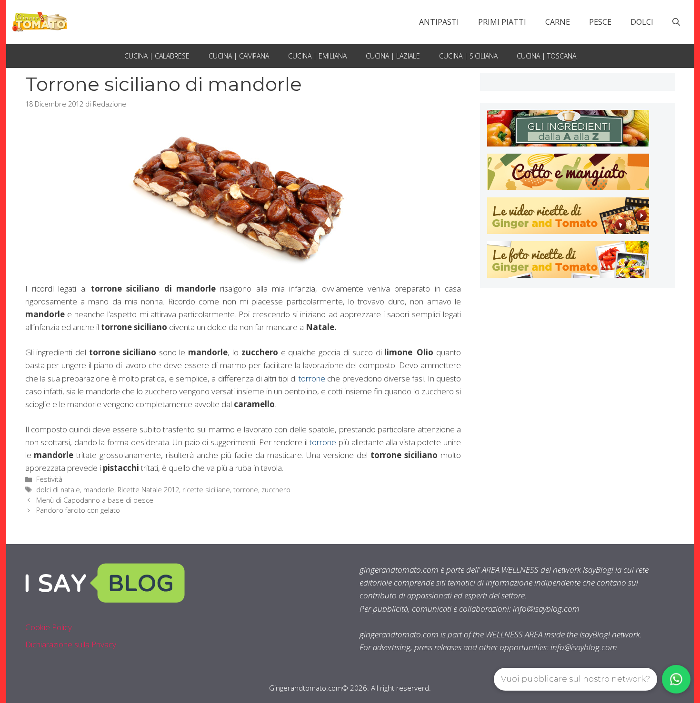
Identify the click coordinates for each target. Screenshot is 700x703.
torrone (312, 378)
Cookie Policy (48, 627)
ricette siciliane (206, 489)
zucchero (275, 489)
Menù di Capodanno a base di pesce (94, 500)
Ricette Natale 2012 (148, 489)
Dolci (641, 22)
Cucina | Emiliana (317, 55)
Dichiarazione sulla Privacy (70, 644)
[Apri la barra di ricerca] (676, 22)
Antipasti (439, 22)
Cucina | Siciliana (468, 55)
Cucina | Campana (239, 55)
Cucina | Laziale (393, 55)
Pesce (600, 22)
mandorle (98, 489)
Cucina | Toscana (546, 55)
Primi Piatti (502, 22)
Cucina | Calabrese (157, 55)
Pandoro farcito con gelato (78, 510)
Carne (557, 22)
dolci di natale (58, 489)
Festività (49, 479)
